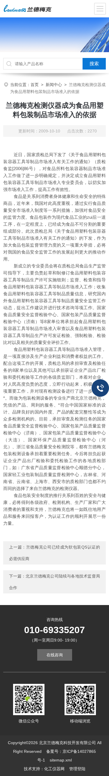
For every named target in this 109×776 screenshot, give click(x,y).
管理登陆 (77, 768)
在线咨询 (55, 655)
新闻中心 (54, 84)
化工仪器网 (54, 768)
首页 (35, 84)
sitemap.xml (61, 760)
